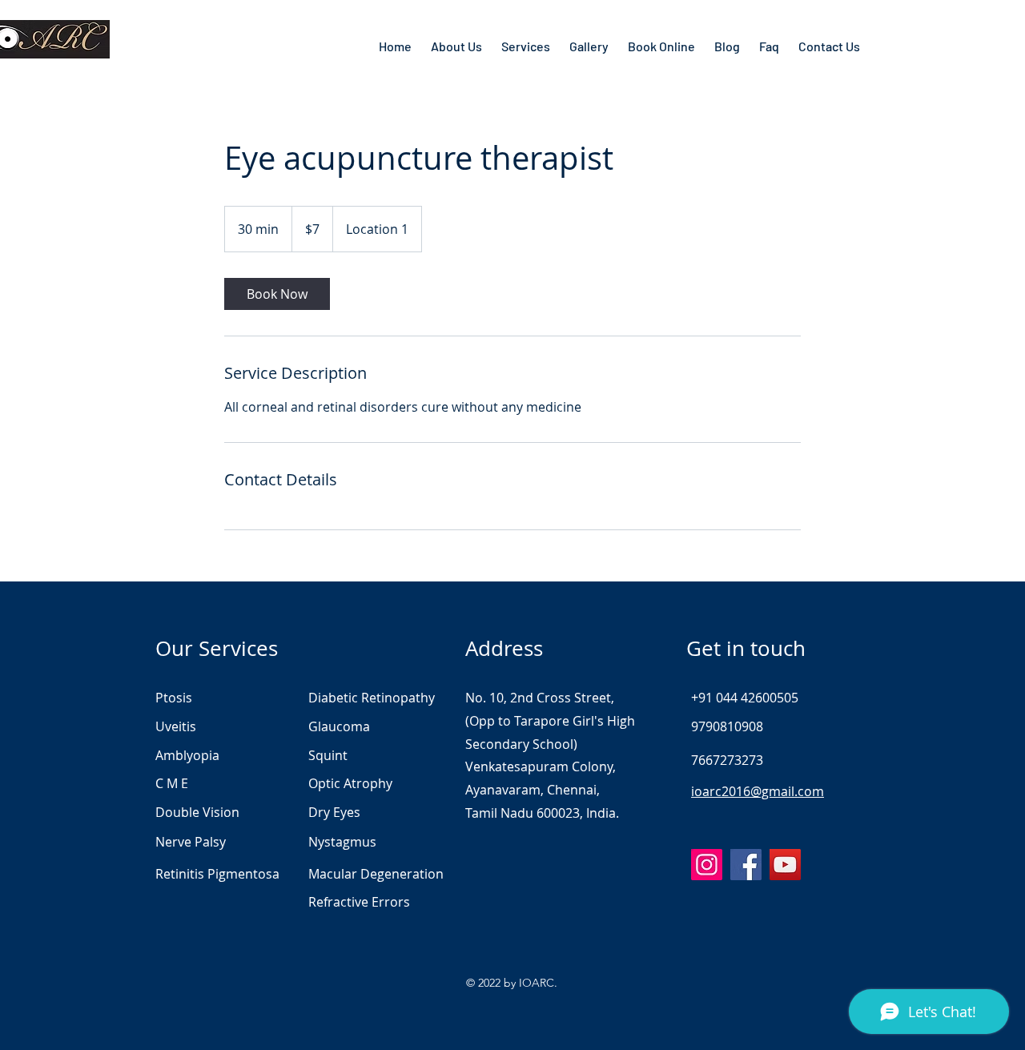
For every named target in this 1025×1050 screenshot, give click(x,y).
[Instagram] (706, 864)
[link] (277, 294)
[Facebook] (746, 864)
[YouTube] (785, 864)
